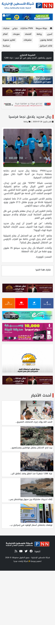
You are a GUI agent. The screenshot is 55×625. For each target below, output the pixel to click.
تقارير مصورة (9, 40)
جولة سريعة (41, 28)
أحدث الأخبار (41, 395)
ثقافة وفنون (46, 40)
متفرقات (28, 40)
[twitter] (26, 551)
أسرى (49, 34)
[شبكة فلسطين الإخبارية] (27, 5)
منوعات (16, 34)
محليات (6, 28)
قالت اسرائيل (46, 46)
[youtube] (20, 551)
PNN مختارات (26, 28)
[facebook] (30, 551)
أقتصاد (28, 34)
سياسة (6, 46)
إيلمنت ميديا (18, 561)
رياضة (39, 34)
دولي (15, 28)
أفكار (5, 34)
